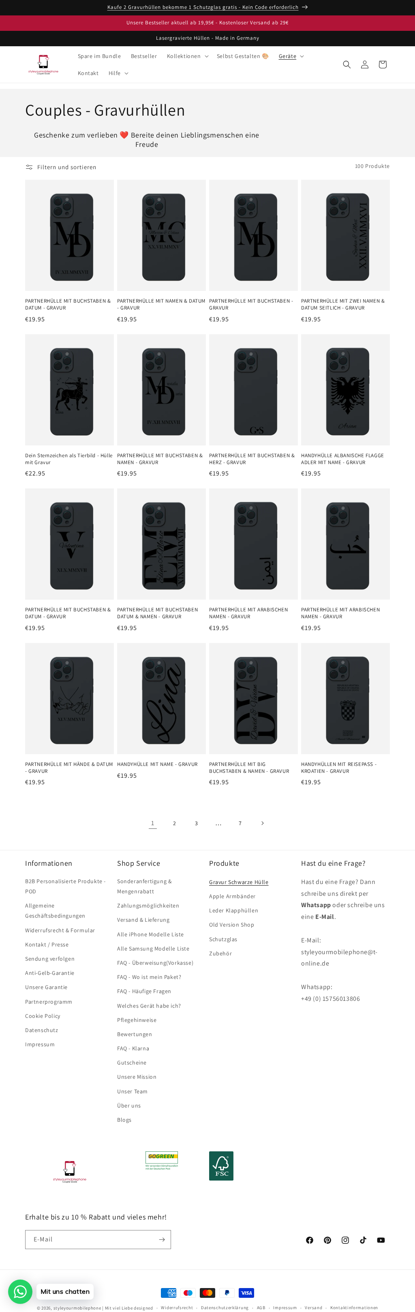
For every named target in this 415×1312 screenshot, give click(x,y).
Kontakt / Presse (47, 944)
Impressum (40, 1044)
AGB (261, 1307)
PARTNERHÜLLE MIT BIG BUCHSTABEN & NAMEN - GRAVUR (249, 767)
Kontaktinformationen (354, 1307)
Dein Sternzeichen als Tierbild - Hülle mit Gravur (69, 459)
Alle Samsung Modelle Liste (153, 948)
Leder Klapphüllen (233, 910)
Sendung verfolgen (50, 958)
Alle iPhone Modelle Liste (150, 934)
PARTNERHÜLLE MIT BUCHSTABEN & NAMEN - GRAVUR (160, 459)
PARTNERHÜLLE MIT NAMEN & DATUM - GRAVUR (161, 304)
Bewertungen (134, 1034)
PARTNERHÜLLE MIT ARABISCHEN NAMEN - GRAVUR (248, 613)
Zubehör (220, 953)
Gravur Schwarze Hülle (239, 882)
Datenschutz (41, 1030)
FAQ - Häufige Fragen (144, 991)
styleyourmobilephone (77, 1308)
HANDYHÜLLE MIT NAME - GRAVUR (157, 764)
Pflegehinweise (136, 1020)
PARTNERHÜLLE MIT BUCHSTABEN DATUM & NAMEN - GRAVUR (157, 613)
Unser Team (132, 1091)
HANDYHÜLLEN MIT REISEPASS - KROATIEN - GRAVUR (338, 767)
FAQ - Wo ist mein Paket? (149, 977)
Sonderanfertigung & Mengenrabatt (144, 886)
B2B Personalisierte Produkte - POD (65, 886)
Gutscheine (132, 1062)
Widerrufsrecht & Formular (60, 930)
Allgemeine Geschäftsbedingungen (55, 910)
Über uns (129, 1105)
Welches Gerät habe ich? (149, 1005)
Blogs (124, 1119)
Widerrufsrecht (177, 1307)
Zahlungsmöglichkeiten (148, 905)
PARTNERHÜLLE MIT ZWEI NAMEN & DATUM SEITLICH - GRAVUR (343, 304)
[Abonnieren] (162, 1239)
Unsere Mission (136, 1076)
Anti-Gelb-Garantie (50, 972)
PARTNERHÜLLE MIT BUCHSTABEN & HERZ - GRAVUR (252, 459)
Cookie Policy (42, 1015)
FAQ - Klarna (133, 1048)
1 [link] (152, 823)
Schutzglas (223, 939)
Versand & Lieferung (143, 919)
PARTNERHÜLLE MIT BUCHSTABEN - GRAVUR (251, 304)
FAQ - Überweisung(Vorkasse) (155, 962)
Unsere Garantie (46, 987)
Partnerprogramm (49, 1001)
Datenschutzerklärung (225, 1307)
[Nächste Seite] (262, 823)
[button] (187, 56)
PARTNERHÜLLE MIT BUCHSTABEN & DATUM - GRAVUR (68, 304)
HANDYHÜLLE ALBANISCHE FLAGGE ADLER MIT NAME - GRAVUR (342, 459)
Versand (313, 1307)
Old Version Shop (232, 924)
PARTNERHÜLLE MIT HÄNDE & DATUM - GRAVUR (69, 767)
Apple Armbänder (232, 896)
